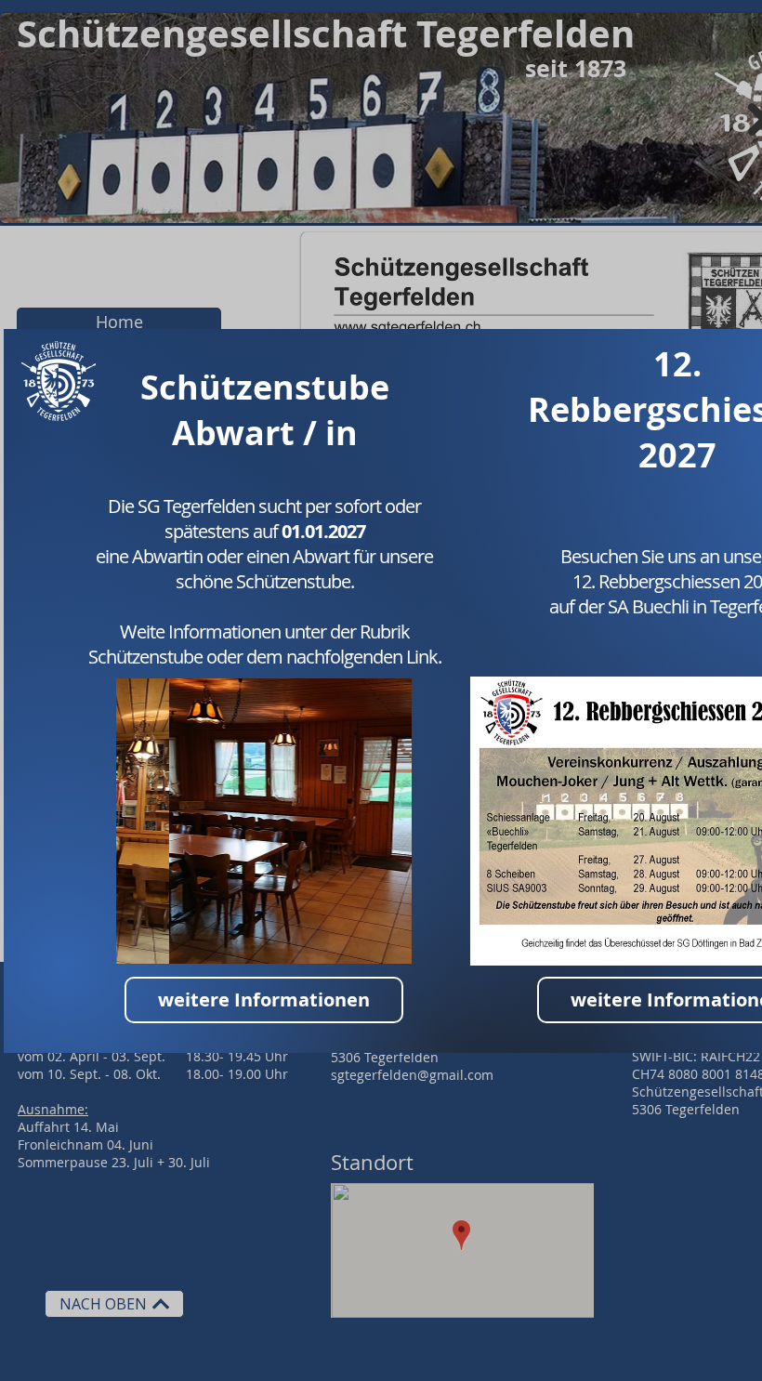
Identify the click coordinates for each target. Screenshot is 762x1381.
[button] (264, 821)
